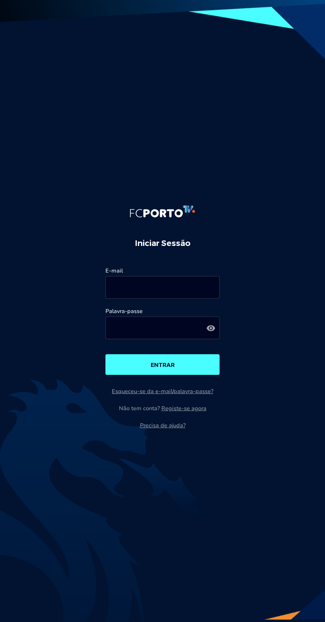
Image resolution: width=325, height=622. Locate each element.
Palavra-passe (124, 311)
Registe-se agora (183, 408)
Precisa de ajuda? (162, 425)
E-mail (114, 271)
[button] (211, 328)
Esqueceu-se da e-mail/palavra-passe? (162, 391)
